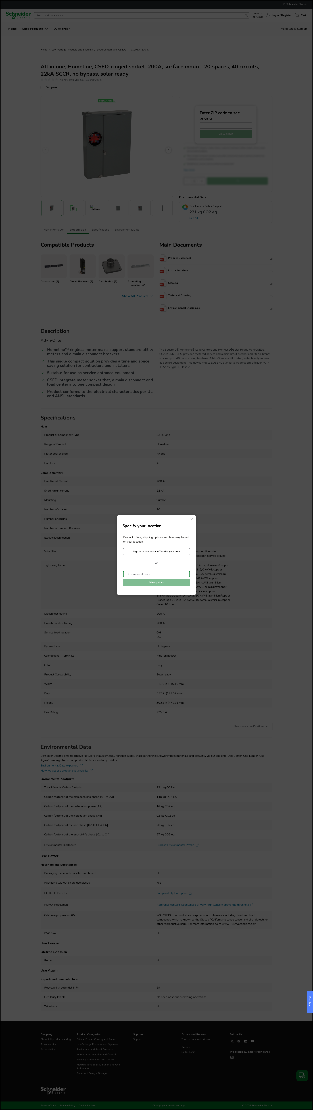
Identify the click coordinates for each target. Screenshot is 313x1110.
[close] (191, 519)
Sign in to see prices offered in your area (156, 551)
